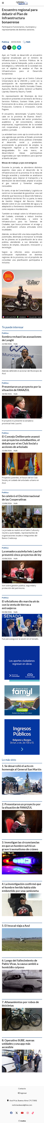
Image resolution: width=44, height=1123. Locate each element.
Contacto (22, 1088)
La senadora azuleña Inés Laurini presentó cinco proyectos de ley (21, 553)
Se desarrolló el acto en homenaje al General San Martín (21, 767)
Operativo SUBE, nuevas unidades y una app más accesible (18, 1044)
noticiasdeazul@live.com (22, 1105)
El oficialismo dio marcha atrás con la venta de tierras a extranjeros (20, 605)
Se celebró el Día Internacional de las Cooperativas (21, 497)
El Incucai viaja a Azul (17, 925)
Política (5, 42)
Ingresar (23, 1093)
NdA (28, 42)
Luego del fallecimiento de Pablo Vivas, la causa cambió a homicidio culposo (20, 964)
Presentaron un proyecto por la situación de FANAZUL (21, 388)
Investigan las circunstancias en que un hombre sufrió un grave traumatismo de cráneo (20, 846)
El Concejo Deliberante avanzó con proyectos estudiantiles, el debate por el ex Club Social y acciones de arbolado (21, 441)
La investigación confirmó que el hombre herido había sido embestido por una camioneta (21, 887)
